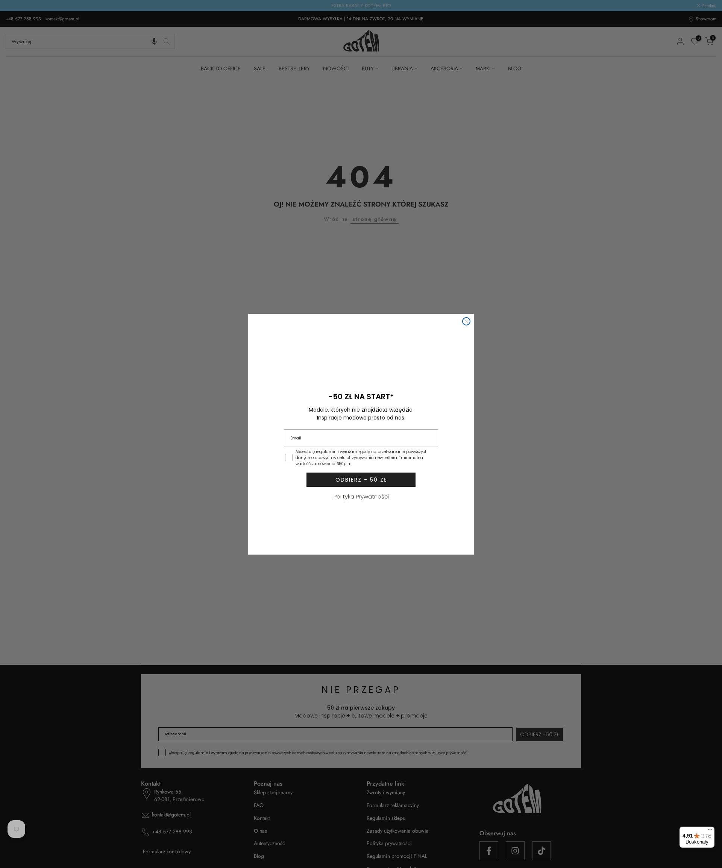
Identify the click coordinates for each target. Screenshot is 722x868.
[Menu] (709, 831)
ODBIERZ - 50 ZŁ (361, 479)
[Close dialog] (466, 321)
